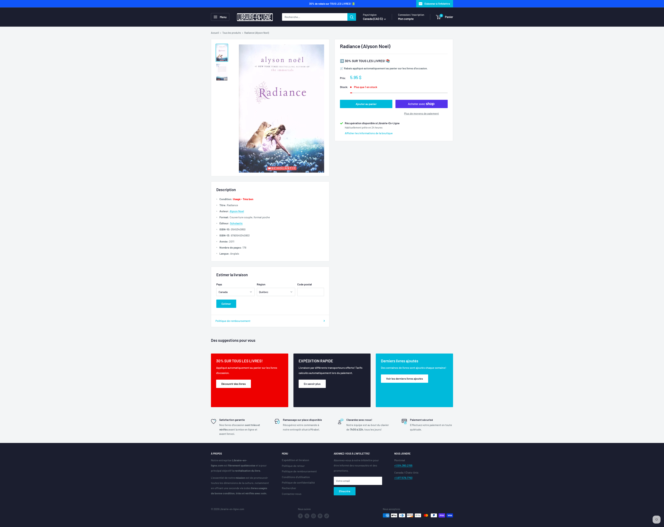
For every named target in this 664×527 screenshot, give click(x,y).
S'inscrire (344, 491)
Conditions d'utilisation (296, 477)
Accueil (215, 32)
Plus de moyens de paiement (421, 113)
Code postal (304, 284)
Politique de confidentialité (298, 482)
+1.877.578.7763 (403, 477)
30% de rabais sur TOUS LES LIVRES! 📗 (332, 3)
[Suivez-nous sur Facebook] (300, 515)
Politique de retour (293, 465)
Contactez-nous (291, 493)
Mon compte (406, 18)
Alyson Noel (237, 211)
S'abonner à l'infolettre (437, 3)
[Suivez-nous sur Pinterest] (320, 515)
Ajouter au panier (366, 104)
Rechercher (289, 488)
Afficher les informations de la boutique (369, 133)
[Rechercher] (351, 17)
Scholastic (236, 223)
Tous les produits (231, 32)
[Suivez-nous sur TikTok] (326, 515)
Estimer (226, 303)
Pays (219, 284)
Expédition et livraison (295, 460)
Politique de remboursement (232, 320)
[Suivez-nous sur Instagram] (313, 515)
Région (261, 284)
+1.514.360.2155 (403, 465)
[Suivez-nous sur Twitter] (307, 515)
